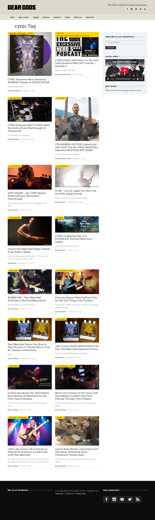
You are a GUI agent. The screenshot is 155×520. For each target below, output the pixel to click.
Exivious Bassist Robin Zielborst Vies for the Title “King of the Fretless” (76, 299)
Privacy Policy (81, 494)
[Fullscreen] (141, 79)
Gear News (61, 98)
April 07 (23, 466)
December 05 (72, 312)
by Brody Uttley (13, 139)
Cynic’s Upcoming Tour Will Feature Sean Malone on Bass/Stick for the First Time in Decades (28, 395)
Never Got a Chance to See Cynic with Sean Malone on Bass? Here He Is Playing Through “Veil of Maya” (76, 395)
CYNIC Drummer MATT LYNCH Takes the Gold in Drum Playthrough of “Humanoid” (29, 128)
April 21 (70, 410)
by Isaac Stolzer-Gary (63, 74)
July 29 (75, 74)
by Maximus (12, 263)
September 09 (23, 263)
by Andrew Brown (14, 91)
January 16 (76, 158)
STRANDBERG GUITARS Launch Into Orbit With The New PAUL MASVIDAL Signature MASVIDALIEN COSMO (76, 147)
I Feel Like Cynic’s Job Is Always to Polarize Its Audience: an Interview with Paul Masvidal (28, 452)
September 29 (25, 358)
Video (71, 270)
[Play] (108, 79)
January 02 (71, 466)
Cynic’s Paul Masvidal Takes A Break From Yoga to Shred (29, 250)
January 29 (23, 309)
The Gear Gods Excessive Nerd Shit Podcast (73, 36)
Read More (59, 494)
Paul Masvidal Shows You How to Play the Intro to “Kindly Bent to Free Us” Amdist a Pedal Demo (29, 347)
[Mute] (138, 79)
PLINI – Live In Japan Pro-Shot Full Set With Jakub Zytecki (75, 192)
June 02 (70, 250)
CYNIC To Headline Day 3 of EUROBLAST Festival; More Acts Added (73, 239)
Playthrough (15, 98)
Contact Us (70, 494)
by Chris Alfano (60, 312)
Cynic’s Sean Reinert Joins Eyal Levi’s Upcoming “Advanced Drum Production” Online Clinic (76, 452)
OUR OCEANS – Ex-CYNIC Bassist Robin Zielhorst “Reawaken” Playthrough (27, 196)
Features (13, 33)
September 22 (73, 202)
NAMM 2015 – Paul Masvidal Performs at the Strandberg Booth (27, 299)
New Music (22, 33)
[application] (124, 70)
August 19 (26, 91)
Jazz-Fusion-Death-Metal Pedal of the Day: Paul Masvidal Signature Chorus (77, 347)
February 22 (25, 139)
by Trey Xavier (13, 210)
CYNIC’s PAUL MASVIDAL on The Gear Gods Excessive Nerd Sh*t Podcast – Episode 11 (77, 63)
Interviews (22, 417)
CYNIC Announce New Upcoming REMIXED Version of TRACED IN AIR (28, 81)
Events (59, 217)
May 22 (23, 410)
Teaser (30, 33)
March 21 (23, 210)
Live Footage (62, 166)
